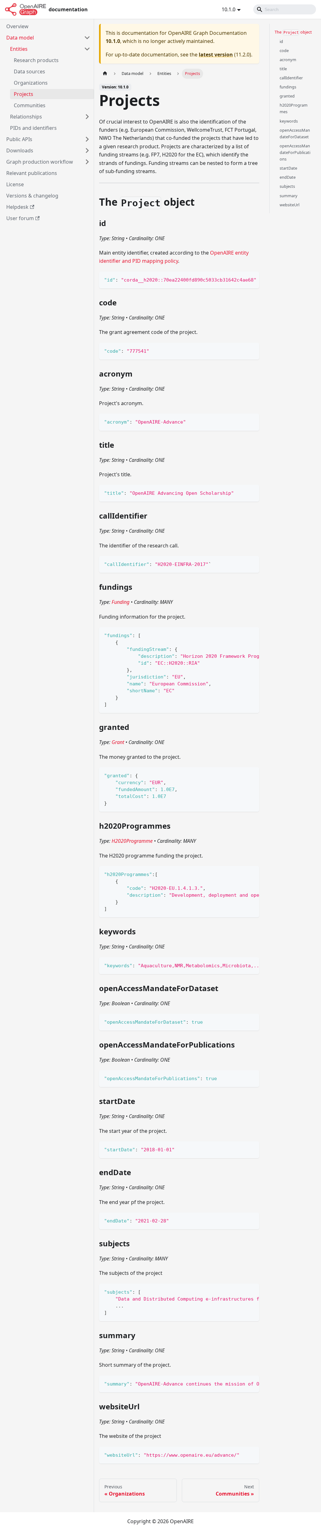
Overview (17, 26)
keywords (289, 121)
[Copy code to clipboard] (251, 279)
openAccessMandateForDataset (295, 133)
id (281, 41)
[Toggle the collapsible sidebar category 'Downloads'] (87, 150)
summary (288, 195)
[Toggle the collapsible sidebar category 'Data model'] (87, 38)
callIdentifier (291, 78)
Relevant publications (31, 173)
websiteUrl (289, 205)
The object (293, 32)
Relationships (26, 116)
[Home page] (105, 73)
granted (287, 96)
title (283, 68)
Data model (20, 37)
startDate (288, 168)
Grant (118, 742)
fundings (288, 87)
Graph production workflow (39, 161)
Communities (29, 105)
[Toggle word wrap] (240, 279)
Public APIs (19, 139)
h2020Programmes (294, 108)
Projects (23, 94)
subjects (287, 186)
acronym (288, 59)
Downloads (19, 150)
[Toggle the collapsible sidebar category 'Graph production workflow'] (87, 162)
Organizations (31, 82)
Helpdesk (17, 206)
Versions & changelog (32, 195)
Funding (120, 602)
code (284, 50)
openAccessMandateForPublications (295, 152)
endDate (288, 177)
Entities (19, 48)
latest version (216, 54)
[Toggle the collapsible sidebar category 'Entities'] (87, 49)
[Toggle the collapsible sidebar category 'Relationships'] (87, 117)
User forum (20, 218)
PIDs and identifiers (33, 127)
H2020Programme (132, 840)
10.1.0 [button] (228, 9)
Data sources (29, 71)
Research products (36, 60)
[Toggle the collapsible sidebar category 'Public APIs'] (87, 139)
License (15, 184)
